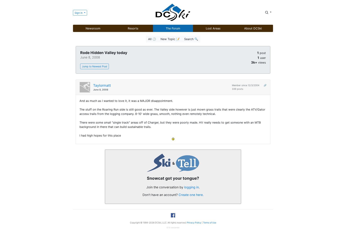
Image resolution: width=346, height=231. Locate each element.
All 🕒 (152, 39)
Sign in (79, 12)
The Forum (173, 28)
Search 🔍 (191, 39)
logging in (191, 187)
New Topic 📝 (170, 39)
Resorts (133, 28)
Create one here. (191, 195)
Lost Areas (213, 28)
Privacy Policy (194, 222)
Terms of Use (209, 222)
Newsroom (93, 28)
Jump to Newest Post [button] (94, 66)
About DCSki (253, 28)
